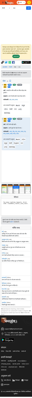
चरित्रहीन (4, 259)
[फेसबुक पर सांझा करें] (13, 62)
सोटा (17, 133)
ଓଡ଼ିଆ (6, 109)
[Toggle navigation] (3, 2)
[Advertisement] (16, 27)
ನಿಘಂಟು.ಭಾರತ (16, 363)
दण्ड (4, 133)
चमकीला (4, 303)
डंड (10, 99)
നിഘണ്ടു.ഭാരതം (6, 363)
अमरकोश (4, 67)
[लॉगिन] (29, 2)
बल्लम (7, 133)
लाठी (11, 133)
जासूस (3, 245)
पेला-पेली (4, 289)
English (16, 143)
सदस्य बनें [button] (16, 56)
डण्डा (16, 99)
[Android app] (7, 340)
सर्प (3, 232)
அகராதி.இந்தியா (22, 360)
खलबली (4, 297)
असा (11, 131)
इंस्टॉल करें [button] (16, 187)
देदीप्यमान (4, 283)
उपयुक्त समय (5, 239)
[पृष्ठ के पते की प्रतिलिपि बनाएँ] (2, 62)
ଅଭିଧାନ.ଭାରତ (25, 363)
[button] (3, 188)
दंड (25, 131)
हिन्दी (10, 67)
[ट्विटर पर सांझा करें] (6, 62)
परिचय (2, 351)
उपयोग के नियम (16, 351)
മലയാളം (7, 113)
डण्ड (13, 99)
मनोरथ (3, 253)
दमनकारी (4, 277)
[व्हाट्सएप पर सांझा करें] (10, 62)
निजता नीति (8, 351)
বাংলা (15, 109)
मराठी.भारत (3, 360)
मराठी (11, 109)
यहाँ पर (12, 222)
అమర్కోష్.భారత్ (12, 360)
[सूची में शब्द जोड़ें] (10, 81)
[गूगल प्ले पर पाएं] (26, 62)
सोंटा (14, 133)
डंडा (4, 80)
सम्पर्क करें (23, 351)
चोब (13, 131)
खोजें (28, 8)
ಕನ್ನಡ (23, 105)
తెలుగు (18, 105)
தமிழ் (20, 109)
